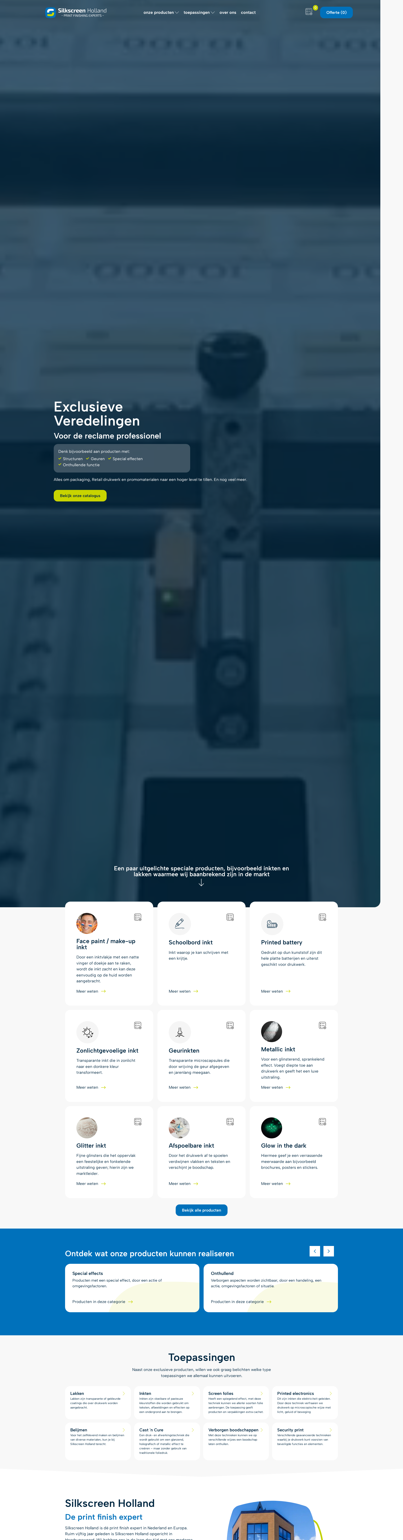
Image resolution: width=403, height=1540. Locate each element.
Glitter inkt (91, 1145)
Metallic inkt (278, 1049)
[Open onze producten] (177, 12)
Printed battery (281, 942)
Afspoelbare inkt (191, 1145)
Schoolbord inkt (191, 942)
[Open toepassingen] (213, 12)
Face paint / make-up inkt (105, 943)
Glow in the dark (283, 1145)
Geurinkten (184, 1050)
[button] (315, 1251)
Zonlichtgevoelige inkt (107, 1050)
